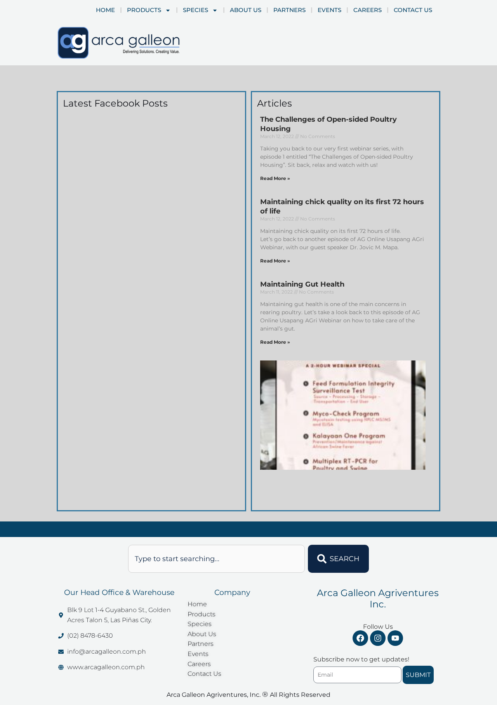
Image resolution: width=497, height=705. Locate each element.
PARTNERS (289, 10)
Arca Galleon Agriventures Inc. (378, 598)
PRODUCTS (144, 10)
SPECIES (195, 10)
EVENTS (329, 10)
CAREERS (367, 10)
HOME (105, 10)
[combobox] (216, 559)
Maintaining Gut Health (302, 284)
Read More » (275, 178)
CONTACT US (413, 10)
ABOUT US (245, 10)
